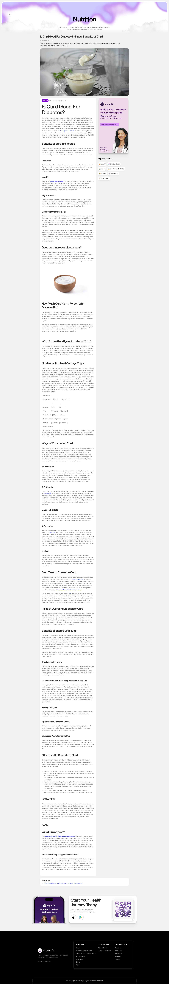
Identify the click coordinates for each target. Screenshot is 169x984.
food (69, 594)
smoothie (52, 532)
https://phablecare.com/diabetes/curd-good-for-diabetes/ (63, 883)
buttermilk (47, 493)
